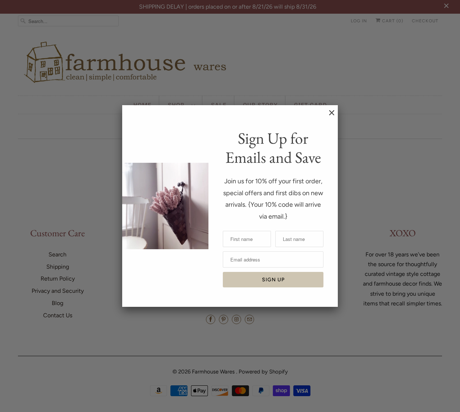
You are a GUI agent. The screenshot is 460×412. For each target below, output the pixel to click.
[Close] (328, 116)
